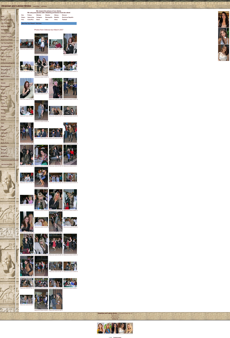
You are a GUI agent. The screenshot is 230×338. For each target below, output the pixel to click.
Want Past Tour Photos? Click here (31, 23)
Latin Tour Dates (5, 23)
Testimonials (4, 29)
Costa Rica (4, 146)
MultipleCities (5, 156)
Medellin (3, 136)
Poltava (3, 109)
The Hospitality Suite (6, 46)
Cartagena (39, 17)
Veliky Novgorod (5, 69)
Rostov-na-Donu (5, 76)
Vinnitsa (3, 116)
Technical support (117, 337)
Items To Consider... (6, 56)
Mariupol (3, 113)
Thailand (64, 19)
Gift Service (44, 6)
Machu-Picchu (5, 143)
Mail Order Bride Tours (6, 164)
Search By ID (36, 6)
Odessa (3, 93)
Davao (38, 19)
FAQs (2, 53)
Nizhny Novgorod (6, 66)
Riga (2, 126)
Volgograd (4, 73)
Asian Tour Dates (5, 26)
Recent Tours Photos (6, 39)
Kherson (3, 119)
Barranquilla (4, 133)
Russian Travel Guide (7, 49)
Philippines (4, 153)
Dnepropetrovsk (5, 86)
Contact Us (115, 319)
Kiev (22, 15)
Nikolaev (38, 15)
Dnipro (23, 17)
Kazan (2, 99)
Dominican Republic (67, 17)
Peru (2, 139)
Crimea (3, 103)
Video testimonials (6, 33)
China (56, 19)
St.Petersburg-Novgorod (7, 63)
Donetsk (3, 83)
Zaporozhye (4, 106)
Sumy (2, 123)
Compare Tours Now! (7, 36)
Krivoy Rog (4, 96)
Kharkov (3, 89)
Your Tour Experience (7, 43)
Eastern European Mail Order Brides (9, 160)
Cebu (46, 19)
